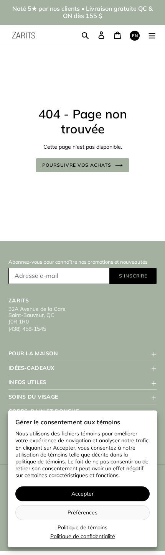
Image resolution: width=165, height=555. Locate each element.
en (135, 35)
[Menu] (152, 35)
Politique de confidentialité (82, 536)
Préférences (82, 512)
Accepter (82, 493)
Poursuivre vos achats (76, 165)
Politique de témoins (82, 527)
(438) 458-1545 (27, 328)
